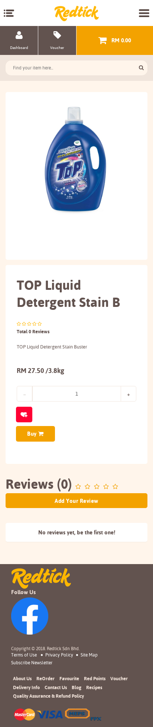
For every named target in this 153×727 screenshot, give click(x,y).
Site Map (89, 655)
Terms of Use (24, 655)
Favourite (69, 678)
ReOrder (45, 678)
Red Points (94, 678)
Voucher (119, 678)
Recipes (94, 687)
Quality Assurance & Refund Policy (48, 696)
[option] (76, 159)
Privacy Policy (59, 655)
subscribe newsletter (31, 662)
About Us (22, 678)
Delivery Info (26, 687)
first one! (104, 532)
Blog (76, 687)
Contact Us (56, 687)
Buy (32, 433)
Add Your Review (76, 500)
